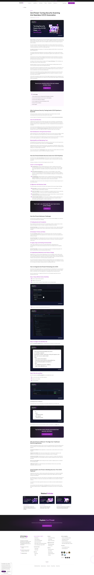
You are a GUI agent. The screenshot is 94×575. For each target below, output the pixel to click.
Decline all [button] (8, 571)
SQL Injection (36, 537)
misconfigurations (50, 143)
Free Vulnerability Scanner (65, 547)
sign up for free (44, 486)
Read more (55, 0)
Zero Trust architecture (40, 157)
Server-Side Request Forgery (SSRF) (40, 544)
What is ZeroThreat (51, 549)
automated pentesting (41, 73)
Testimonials (36, 549)
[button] (6, 573)
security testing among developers (57, 117)
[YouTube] (69, 557)
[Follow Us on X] (65, 557)
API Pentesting (50, 545)
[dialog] (6, 568)
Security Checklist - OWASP (38, 536)
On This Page (35, 94)
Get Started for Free (46, 525)
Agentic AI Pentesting (51, 540)
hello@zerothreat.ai (24, 553)
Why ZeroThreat (50, 552)
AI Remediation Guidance (65, 539)
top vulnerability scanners (36, 233)
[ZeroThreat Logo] (21, 3)
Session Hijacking (37, 539)
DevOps (31, 10)
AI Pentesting (50, 539)
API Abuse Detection (65, 540)
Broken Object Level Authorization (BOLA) (40, 543)
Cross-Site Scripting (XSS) (38, 540)
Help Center (73, 0)
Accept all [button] (3, 571)
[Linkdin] (67, 557)
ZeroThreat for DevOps (46, 434)
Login (70, 0)
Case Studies (36, 548)
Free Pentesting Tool (65, 548)
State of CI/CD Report (51, 61)
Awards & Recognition (51, 553)
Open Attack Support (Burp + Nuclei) (67, 543)
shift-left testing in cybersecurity (43, 128)
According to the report (34, 49)
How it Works (50, 550)
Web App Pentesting (51, 544)
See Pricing (46, 208)
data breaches (42, 149)
